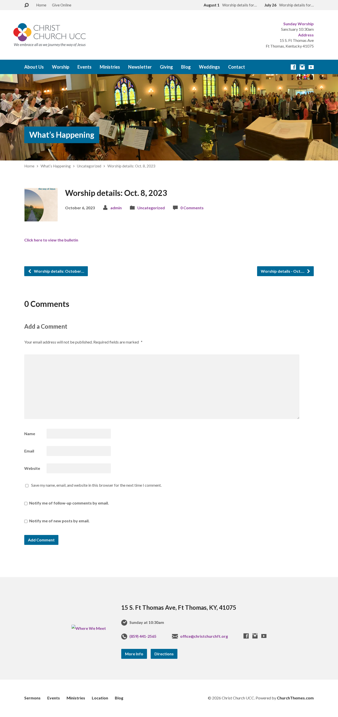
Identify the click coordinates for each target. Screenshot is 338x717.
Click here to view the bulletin (51, 240)
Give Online (61, 5)
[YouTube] (311, 67)
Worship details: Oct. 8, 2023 (131, 166)
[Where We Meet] (89, 628)
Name (29, 433)
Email (29, 451)
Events (84, 67)
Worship (60, 67)
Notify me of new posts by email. (59, 520)
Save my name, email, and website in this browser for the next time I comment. (96, 485)
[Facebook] (293, 67)
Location (100, 697)
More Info (134, 653)
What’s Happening (61, 134)
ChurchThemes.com (295, 697)
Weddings (209, 67)
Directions (164, 653)
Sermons (32, 697)
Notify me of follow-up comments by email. (69, 503)
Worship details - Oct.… (283, 271)
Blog (186, 67)
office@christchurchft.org (204, 636)
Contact (236, 67)
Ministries (110, 67)
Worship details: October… (58, 271)
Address (306, 34)
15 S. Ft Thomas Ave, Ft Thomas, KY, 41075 (178, 607)
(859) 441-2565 (142, 636)
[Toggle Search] (26, 5)
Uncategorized (89, 166)
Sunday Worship (298, 23)
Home (41, 5)
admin (116, 207)
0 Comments (192, 207)
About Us (34, 67)
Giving (166, 67)
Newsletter (140, 67)
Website (32, 468)
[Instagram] (302, 67)
